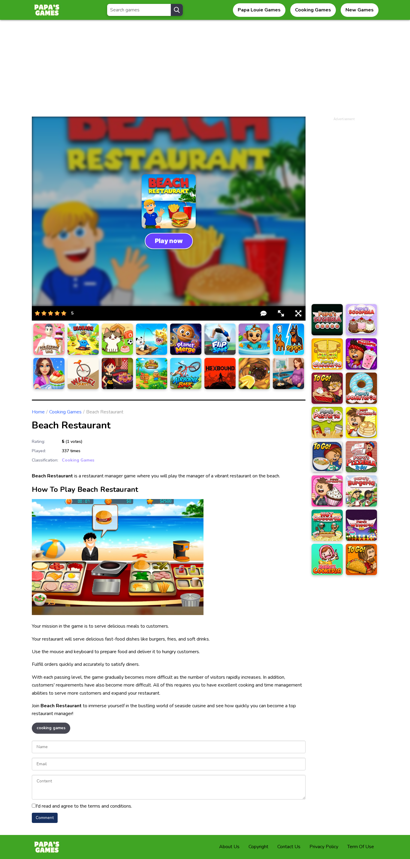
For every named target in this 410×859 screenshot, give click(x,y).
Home (38, 412)
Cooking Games (313, 10)
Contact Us (288, 846)
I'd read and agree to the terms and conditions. (84, 806)
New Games (359, 10)
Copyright (258, 846)
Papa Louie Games (259, 10)
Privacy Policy (323, 846)
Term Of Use (360, 846)
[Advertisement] (205, 71)
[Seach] (177, 10)
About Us (229, 846)
